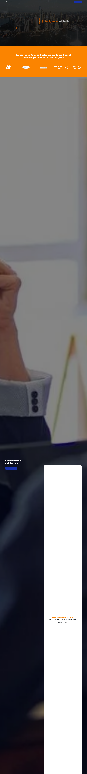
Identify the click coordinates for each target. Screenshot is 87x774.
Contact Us (77, 2)
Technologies (61, 2)
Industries (68, 2)
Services (52, 2)
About (46, 2)
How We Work (11, 468)
